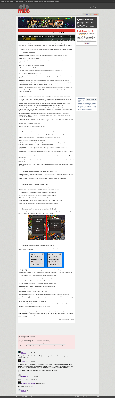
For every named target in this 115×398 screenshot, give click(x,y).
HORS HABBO (68, 32)
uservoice (23, 347)
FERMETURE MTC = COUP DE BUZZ (88, 26)
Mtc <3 (83, 25)
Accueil (93, 7)
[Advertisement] (48, 330)
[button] (46, 26)
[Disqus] (46, 371)
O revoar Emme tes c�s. (87, 23)
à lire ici (32, 345)
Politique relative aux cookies (86, 109)
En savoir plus (56, 1)
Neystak (85, 396)
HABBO (73, 32)
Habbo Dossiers (69, 321)
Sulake (20, 47)
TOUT (62, 32)
